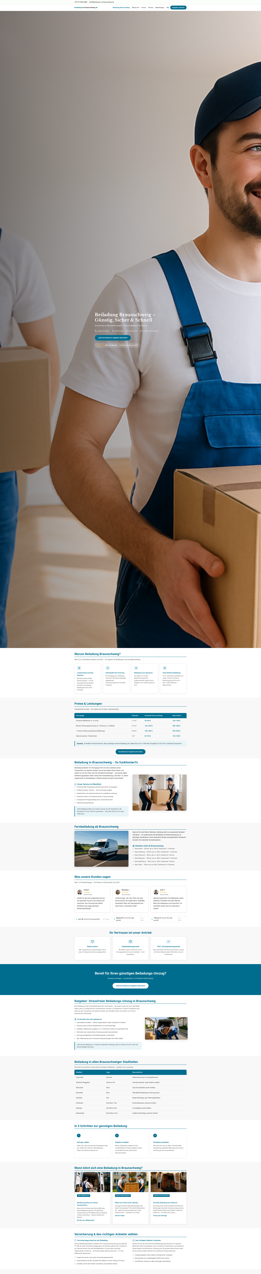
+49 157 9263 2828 (80, 2)
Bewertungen (159, 7)
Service (150, 7)
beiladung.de (86, 7)
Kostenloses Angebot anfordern (130, 752)
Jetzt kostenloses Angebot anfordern (113, 338)
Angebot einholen (178, 7)
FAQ (167, 7)
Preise (144, 7)
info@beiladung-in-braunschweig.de (101, 2)
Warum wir (135, 7)
